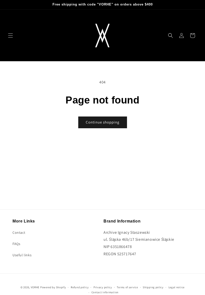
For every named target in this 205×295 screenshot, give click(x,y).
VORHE (35, 287)
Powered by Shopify (53, 287)
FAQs (16, 244)
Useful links (22, 255)
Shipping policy (153, 287)
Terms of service (127, 287)
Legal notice (176, 287)
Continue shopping (103, 122)
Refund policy (79, 287)
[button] (10, 35)
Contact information (105, 292)
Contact (18, 232)
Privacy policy (103, 287)
